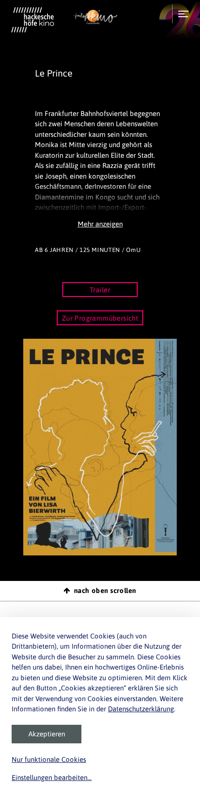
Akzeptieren (46, 734)
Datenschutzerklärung (141, 709)
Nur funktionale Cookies (49, 759)
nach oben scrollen (105, 590)
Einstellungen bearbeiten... (52, 777)
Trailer (100, 290)
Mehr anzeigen (100, 224)
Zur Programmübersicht (100, 318)
